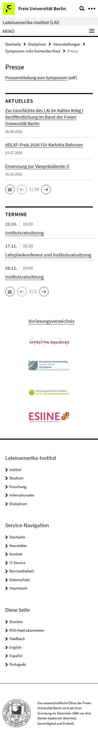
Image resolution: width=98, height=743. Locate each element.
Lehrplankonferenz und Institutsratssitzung (48, 255)
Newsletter (18, 545)
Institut (15, 469)
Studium (16, 478)
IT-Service (17, 562)
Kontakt (15, 553)
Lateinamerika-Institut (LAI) (31, 22)
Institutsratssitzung (24, 233)
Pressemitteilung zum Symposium (36, 77)
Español (15, 655)
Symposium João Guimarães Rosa (32, 50)
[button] (10, 189)
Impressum (18, 588)
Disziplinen (37, 44)
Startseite (13, 44)
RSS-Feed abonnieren (26, 630)
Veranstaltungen (66, 44)
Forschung (17, 486)
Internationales (21, 495)
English (15, 647)
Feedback (17, 638)
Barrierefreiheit (21, 571)
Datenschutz (19, 579)
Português (17, 664)
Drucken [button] (16, 621)
